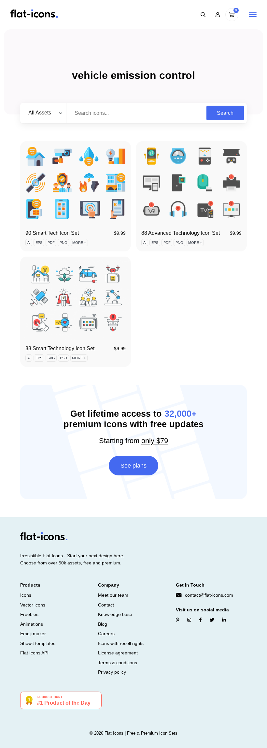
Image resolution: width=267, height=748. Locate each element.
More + (79, 243)
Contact (106, 604)
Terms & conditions (117, 662)
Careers (106, 633)
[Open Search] (203, 14)
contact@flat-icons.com (209, 595)
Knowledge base (115, 614)
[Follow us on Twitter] (212, 619)
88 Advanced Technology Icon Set (180, 233)
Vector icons (32, 604)
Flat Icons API (34, 652)
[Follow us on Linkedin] (224, 619)
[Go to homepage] (34, 14)
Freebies (29, 614)
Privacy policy (112, 672)
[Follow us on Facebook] (200, 619)
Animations (31, 624)
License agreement (118, 652)
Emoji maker (33, 633)
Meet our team (113, 595)
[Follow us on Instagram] (189, 619)
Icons (25, 595)
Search (225, 113)
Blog (102, 624)
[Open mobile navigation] (253, 14)
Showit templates (37, 643)
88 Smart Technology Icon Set (59, 348)
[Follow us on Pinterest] (177, 619)
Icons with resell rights (121, 643)
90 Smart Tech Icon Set (52, 233)
